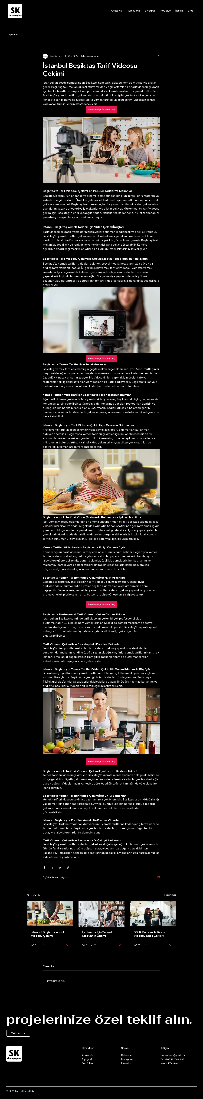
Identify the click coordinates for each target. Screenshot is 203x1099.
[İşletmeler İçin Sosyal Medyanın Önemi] (102, 914)
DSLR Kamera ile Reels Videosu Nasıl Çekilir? (149, 933)
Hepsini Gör (170, 894)
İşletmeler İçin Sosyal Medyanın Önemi (97, 933)
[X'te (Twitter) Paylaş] (52, 867)
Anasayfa (87, 1055)
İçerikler (14, 34)
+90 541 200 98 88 (174, 1059)
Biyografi (87, 1059)
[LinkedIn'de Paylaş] (59, 867)
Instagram (127, 1059)
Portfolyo (87, 1063)
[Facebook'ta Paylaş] (44, 867)
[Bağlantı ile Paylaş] (67, 867)
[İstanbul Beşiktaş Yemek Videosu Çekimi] (50, 913)
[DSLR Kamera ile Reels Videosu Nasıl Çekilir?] (153, 913)
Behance (126, 1055)
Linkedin (126, 1063)
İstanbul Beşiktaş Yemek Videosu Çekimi (48, 933)
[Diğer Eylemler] (158, 56)
